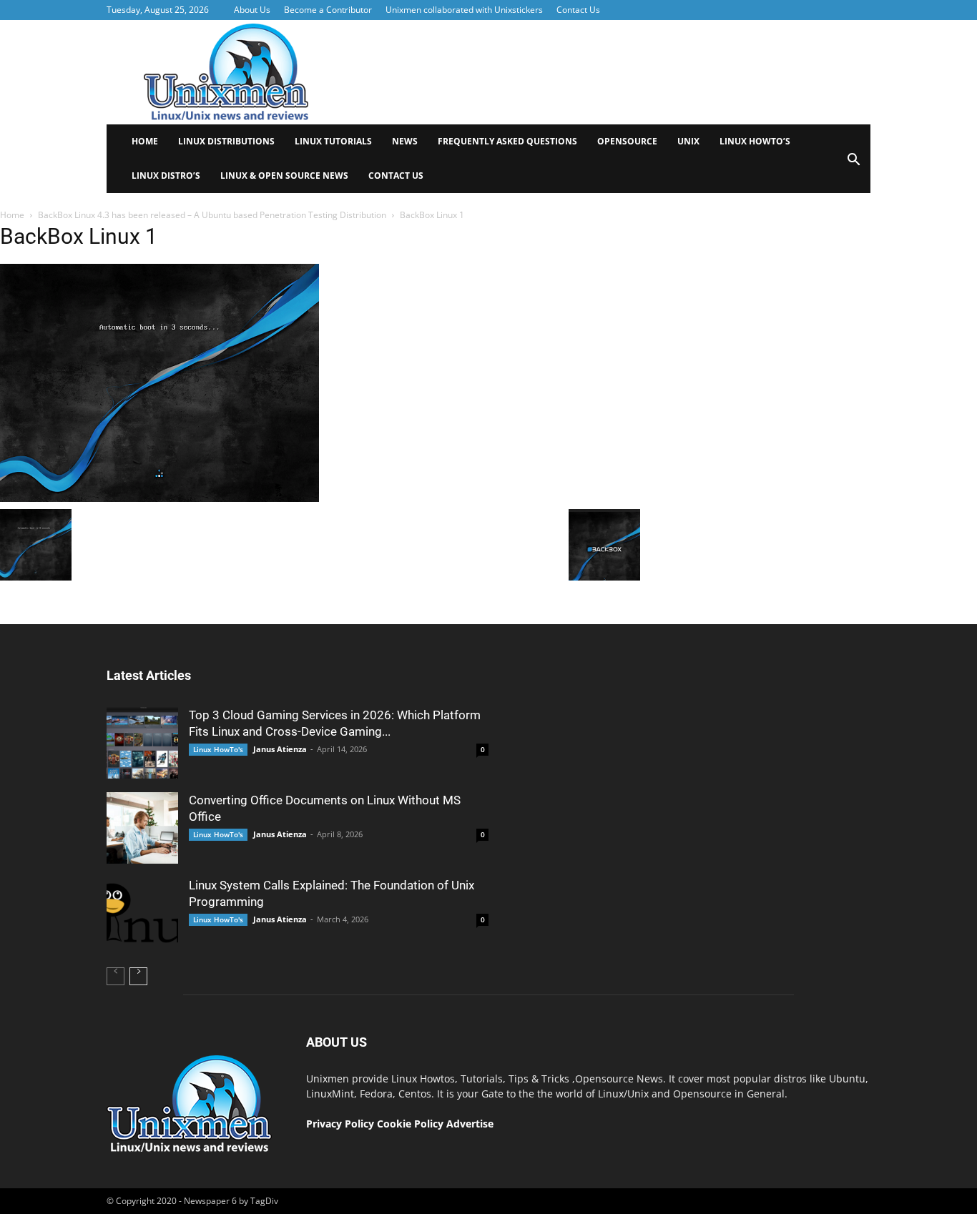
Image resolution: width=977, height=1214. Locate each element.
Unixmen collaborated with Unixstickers (464, 10)
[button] (853, 164)
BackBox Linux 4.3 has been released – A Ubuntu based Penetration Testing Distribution (212, 215)
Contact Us (578, 10)
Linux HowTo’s (755, 141)
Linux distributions (226, 141)
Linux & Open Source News (284, 175)
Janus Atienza (280, 749)
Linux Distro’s (166, 175)
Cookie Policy (411, 1123)
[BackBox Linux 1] (159, 498)
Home (145, 141)
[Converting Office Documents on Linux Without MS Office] (142, 828)
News (405, 141)
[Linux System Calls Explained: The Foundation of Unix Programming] (142, 913)
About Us (252, 10)
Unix (688, 141)
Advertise (470, 1123)
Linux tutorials (333, 141)
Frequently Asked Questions (507, 141)
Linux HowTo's (218, 749)
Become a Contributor (328, 10)
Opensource (627, 141)
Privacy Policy (340, 1123)
